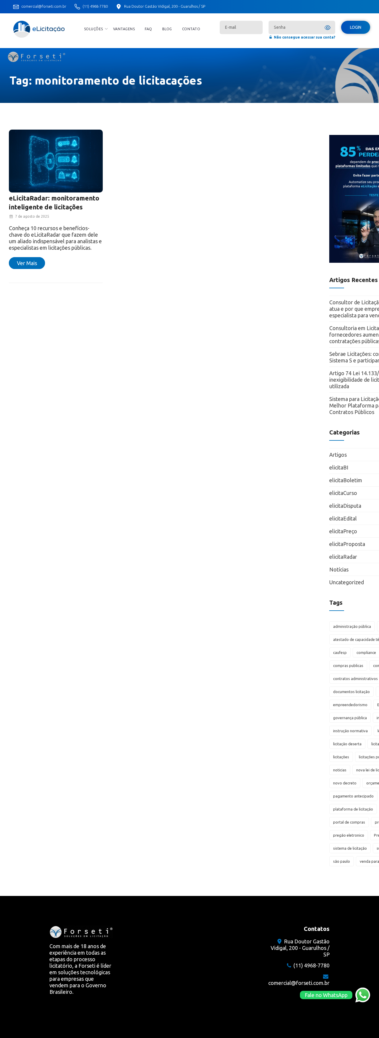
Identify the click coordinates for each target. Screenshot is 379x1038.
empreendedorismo (350, 705)
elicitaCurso (343, 493)
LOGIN (355, 27)
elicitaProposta (347, 544)
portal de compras (349, 822)
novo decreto (344, 783)
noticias (339, 770)
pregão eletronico (348, 835)
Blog (167, 29)
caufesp (340, 652)
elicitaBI (338, 467)
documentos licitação (351, 692)
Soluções (93, 29)
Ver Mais (27, 263)
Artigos (338, 455)
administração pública (352, 626)
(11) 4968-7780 (95, 6)
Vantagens (124, 29)
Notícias (339, 569)
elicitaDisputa (345, 506)
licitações (341, 757)
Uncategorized (346, 582)
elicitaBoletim (345, 480)
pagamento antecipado (353, 796)
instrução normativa (350, 731)
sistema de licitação (350, 848)
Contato (191, 29)
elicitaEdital (343, 518)
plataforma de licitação (353, 809)
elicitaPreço (343, 531)
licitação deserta (347, 744)
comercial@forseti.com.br (43, 6)
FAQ (148, 29)
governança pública (350, 718)
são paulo (341, 861)
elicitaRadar (343, 557)
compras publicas (348, 665)
